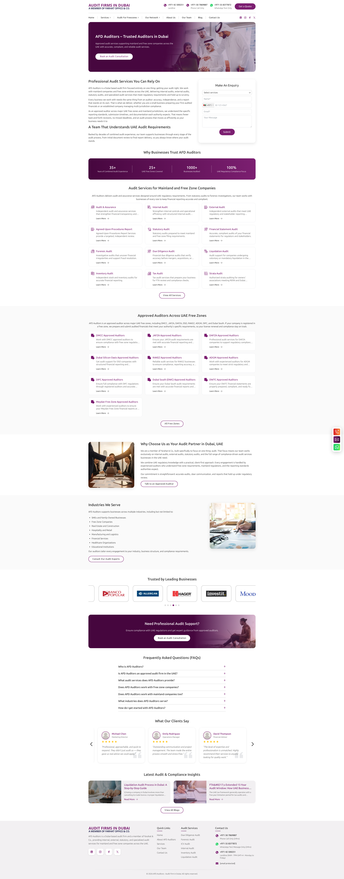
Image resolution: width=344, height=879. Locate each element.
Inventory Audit (188, 852)
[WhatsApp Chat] (337, 447)
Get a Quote (245, 6)
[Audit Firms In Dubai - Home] (109, 6)
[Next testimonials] (252, 744)
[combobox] (208, 105)
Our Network (151, 17)
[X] (254, 17)
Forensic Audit (188, 839)
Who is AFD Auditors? (130, 666)
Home (91, 17)
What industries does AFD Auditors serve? (143, 701)
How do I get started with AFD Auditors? (141, 707)
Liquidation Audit (189, 857)
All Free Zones (172, 423)
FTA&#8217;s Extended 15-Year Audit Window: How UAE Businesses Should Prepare (230, 788)
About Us (170, 17)
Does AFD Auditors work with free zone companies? (148, 687)
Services (105, 17)
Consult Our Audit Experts (106, 559)
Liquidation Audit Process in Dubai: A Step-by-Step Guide (145, 786)
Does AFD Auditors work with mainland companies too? (150, 694)
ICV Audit (185, 844)
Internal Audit (187, 848)
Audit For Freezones (127, 17)
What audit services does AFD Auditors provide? (146, 680)
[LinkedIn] (240, 17)
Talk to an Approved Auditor (159, 484)
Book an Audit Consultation (114, 56)
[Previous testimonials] (91, 744)
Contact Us (214, 17)
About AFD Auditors (166, 839)
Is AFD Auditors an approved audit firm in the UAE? (147, 673)
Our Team (186, 17)
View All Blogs (172, 810)
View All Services (172, 295)
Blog (200, 17)
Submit (227, 132)
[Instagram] (245, 17)
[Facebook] (250, 17)
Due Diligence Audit (190, 835)
